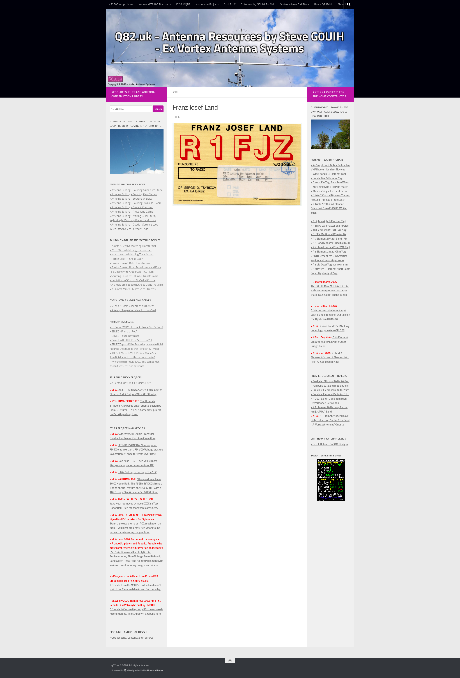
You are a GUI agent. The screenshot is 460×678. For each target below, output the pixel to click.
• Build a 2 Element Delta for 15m (330, 390)
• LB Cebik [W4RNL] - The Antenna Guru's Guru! (136, 327)
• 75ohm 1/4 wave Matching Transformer (133, 245)
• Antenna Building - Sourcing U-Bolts (131, 198)
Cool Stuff (230, 4)
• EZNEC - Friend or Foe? (123, 331)
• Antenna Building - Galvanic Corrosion (131, 207)
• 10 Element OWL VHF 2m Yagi (329, 230)
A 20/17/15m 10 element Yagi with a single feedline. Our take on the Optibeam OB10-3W (330, 315)
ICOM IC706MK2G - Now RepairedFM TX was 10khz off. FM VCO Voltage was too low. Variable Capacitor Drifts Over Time (136, 450)
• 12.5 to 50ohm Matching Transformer (131, 254)
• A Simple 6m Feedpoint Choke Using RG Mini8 (136, 284)
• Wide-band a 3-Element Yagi (328, 173)
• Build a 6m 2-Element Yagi (327, 178)
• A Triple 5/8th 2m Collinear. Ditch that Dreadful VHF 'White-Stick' (329, 208)
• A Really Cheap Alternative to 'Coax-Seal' (133, 310)
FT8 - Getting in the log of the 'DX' (137, 472)
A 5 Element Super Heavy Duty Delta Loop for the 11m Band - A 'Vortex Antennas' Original (330, 420)
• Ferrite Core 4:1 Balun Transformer (130, 263)
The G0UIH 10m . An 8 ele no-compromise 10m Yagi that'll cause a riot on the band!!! (330, 290)
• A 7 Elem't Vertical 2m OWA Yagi (330, 247)
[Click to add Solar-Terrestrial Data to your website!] (331, 500)
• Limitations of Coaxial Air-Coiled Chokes (132, 280)
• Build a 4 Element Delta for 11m (330, 394)
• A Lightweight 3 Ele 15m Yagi (328, 221)
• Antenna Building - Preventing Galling (131, 211)
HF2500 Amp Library (121, 4)
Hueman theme (155, 670)
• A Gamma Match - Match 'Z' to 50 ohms (133, 289)
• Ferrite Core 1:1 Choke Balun (126, 258)
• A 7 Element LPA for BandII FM (329, 238)
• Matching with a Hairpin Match (329, 186)
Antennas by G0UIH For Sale (258, 4)
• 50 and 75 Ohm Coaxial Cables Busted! (132, 306)
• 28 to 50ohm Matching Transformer (130, 250)
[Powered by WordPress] (125, 670)
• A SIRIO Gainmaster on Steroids (330, 225)
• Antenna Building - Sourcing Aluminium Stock (136, 190)
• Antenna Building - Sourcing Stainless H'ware (136, 203)
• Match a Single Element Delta (329, 191)
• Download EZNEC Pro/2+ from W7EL (131, 340)
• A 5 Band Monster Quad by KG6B (330, 243)
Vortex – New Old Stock (294, 4)
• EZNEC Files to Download (124, 335)
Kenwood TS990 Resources (155, 4)
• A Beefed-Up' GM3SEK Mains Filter (130, 383)
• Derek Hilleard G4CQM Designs (329, 444)
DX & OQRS (183, 4)
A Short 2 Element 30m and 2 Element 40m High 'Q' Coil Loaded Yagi (330, 357)
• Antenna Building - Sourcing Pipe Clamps (133, 194)
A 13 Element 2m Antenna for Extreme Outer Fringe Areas (329, 342)
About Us (342, 4)
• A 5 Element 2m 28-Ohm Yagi (328, 251)
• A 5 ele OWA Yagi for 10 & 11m (329, 264)
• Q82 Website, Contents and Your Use (131, 637)
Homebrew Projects (207, 4)
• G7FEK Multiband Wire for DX (328, 234)
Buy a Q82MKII (323, 4)
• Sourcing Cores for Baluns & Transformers (134, 276)
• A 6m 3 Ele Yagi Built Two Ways (330, 182)
